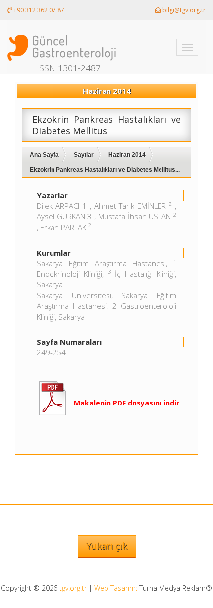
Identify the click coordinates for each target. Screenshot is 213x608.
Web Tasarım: (115, 588)
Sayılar (84, 154)
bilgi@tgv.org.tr (183, 10)
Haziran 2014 (127, 154)
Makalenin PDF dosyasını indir (126, 402)
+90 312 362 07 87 (38, 10)
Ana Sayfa (44, 154)
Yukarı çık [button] (106, 546)
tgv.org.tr (73, 588)
